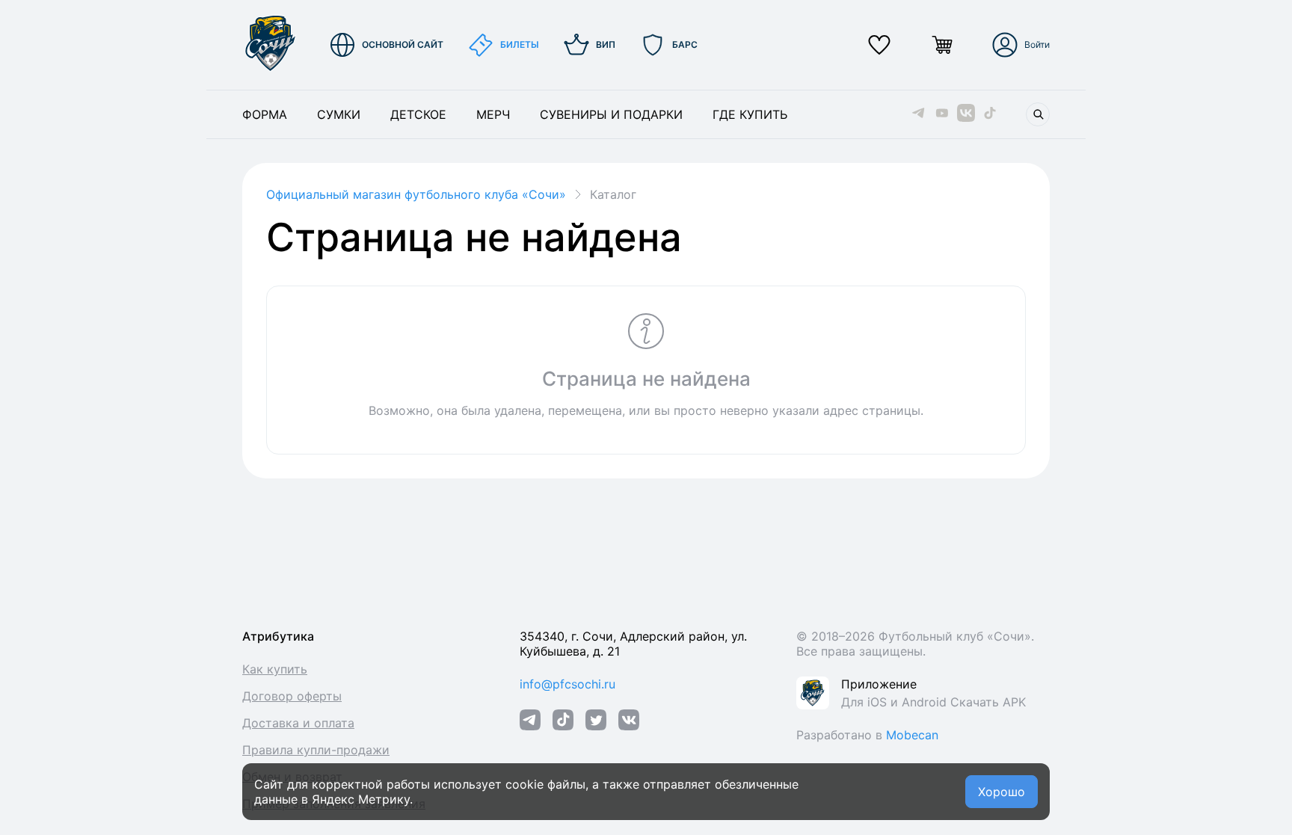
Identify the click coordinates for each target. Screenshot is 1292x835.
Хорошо (1001, 791)
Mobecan (912, 734)
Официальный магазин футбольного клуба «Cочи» (416, 194)
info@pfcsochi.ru (567, 684)
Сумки (338, 114)
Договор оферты (292, 695)
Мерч (493, 114)
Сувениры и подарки (611, 114)
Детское (418, 114)
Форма (264, 114)
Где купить (750, 114)
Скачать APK (988, 701)
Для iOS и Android (895, 701)
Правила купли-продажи (316, 749)
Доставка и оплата (298, 722)
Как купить (274, 669)
